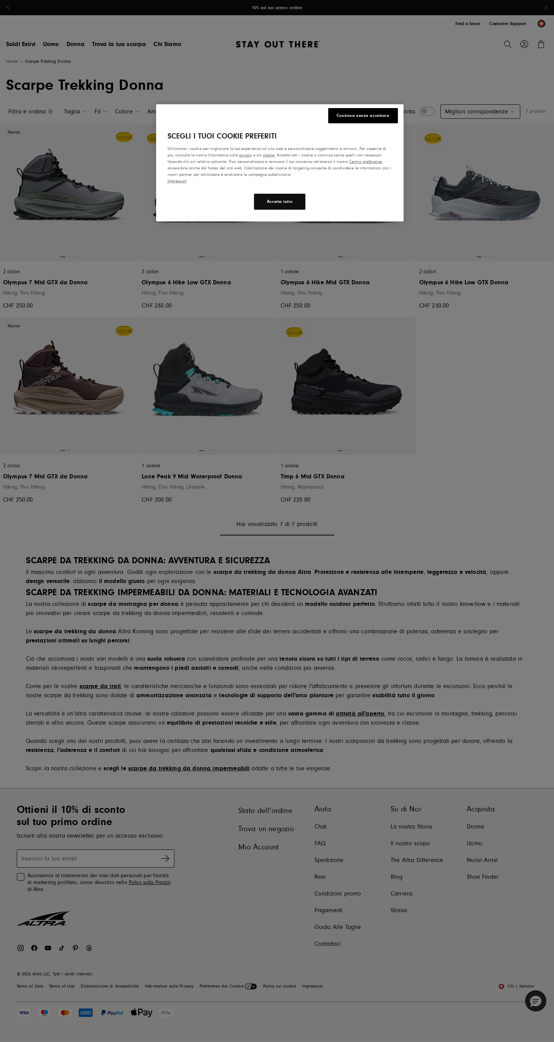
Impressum (177, 180)
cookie (269, 155)
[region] (280, 162)
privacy (245, 155)
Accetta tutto (279, 201)
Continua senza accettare (363, 115)
